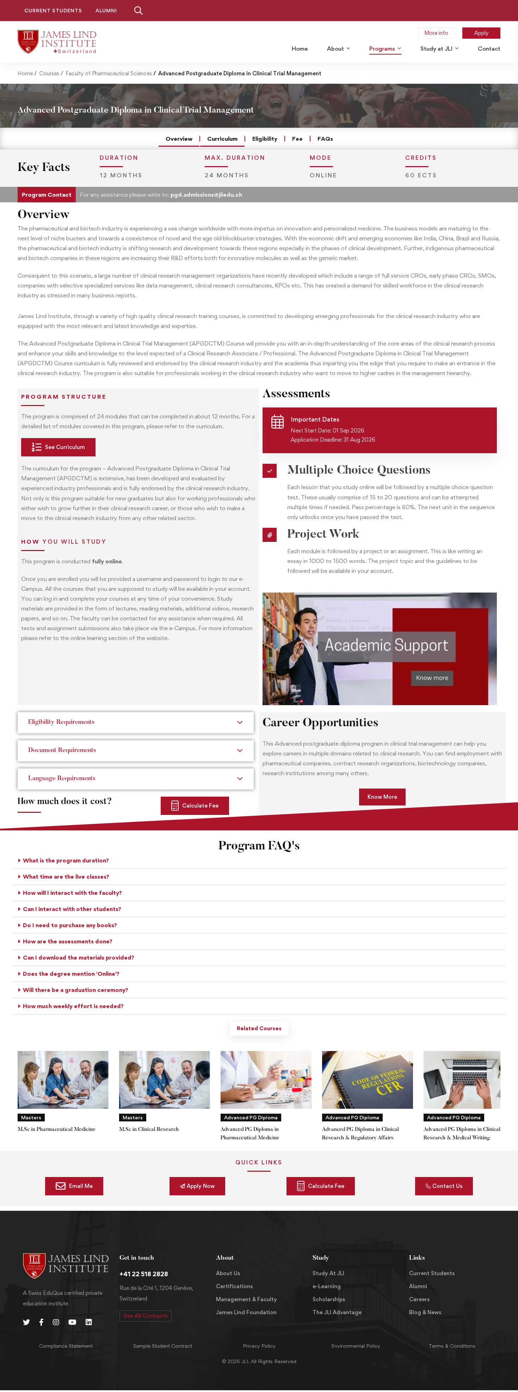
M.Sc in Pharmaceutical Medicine (56, 1129)
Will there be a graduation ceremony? (75, 989)
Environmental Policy (355, 1346)
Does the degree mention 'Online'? (71, 973)
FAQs (325, 138)
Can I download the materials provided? (78, 957)
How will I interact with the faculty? (72, 892)
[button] (259, 861)
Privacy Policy (259, 1346)
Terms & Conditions (452, 1346)
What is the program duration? (66, 860)
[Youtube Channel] (72, 1322)
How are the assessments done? (67, 941)
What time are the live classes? (66, 876)
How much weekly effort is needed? (73, 1006)
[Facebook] (41, 1322)
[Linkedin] (89, 1322)
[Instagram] (56, 1322)
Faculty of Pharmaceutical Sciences (109, 73)
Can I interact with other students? (72, 908)
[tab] (259, 1028)
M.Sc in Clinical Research (149, 1129)
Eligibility (264, 138)
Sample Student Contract (162, 1346)
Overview (179, 138)
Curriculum (222, 138)
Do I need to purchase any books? (70, 925)
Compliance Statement (66, 1346)
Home (25, 73)
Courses (49, 73)
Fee (297, 138)
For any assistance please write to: (161, 194)
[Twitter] (26, 1322)
